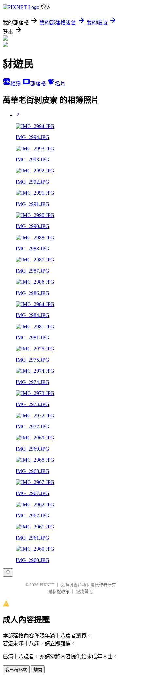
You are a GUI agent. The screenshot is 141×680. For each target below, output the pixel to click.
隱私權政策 (59, 591)
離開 (37, 669)
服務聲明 (84, 591)
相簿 (16, 83)
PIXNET (47, 584)
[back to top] (8, 572)
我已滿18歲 (16, 669)
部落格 (38, 83)
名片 (60, 83)
